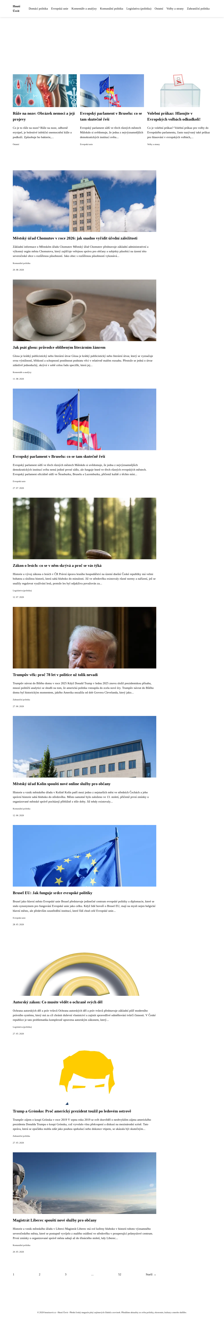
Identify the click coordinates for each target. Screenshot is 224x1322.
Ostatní (159, 8)
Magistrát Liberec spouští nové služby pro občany (55, 1220)
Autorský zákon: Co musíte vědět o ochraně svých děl (57, 1002)
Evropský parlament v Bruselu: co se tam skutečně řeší (59, 456)
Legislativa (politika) (138, 8)
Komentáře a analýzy (84, 8)
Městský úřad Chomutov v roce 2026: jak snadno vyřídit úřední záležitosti (75, 238)
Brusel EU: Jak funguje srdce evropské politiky (52, 893)
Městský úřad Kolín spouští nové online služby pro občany (62, 784)
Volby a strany (175, 8)
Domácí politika (38, 8)
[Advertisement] (112, 42)
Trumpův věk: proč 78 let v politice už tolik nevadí (55, 675)
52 (119, 1274)
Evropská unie (59, 8)
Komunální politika (111, 8)
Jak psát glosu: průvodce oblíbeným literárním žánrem (59, 347)
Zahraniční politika (198, 8)
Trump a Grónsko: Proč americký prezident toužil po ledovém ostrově (72, 1111)
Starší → (151, 1274)
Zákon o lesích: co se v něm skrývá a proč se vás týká (57, 565)
